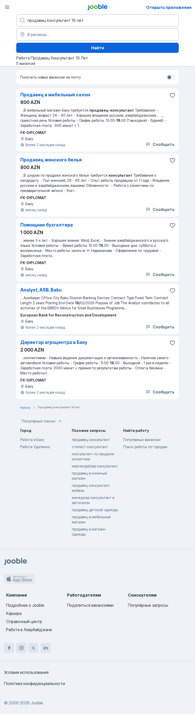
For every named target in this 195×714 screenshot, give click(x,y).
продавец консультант (91, 439)
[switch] (171, 77)
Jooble (37, 702)
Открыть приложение (169, 7)
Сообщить (163, 144)
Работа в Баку (32, 439)
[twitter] (33, 648)
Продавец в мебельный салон (55, 94)
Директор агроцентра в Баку (53, 342)
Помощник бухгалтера (46, 224)
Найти (97, 47)
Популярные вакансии (141, 439)
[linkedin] (46, 648)
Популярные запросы (148, 605)
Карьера (14, 613)
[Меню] (7, 7)
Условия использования (26, 672)
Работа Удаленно (35, 447)
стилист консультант (90, 447)
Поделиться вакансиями (90, 605)
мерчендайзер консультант (95, 466)
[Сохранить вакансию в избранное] (172, 95)
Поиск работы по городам (145, 447)
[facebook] (9, 648)
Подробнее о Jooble (25, 605)
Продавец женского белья (51, 159)
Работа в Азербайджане (29, 629)
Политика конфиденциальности (34, 683)
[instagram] (21, 648)
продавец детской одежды (95, 510)
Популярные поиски (38, 421)
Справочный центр (24, 621)
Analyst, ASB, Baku (41, 290)
